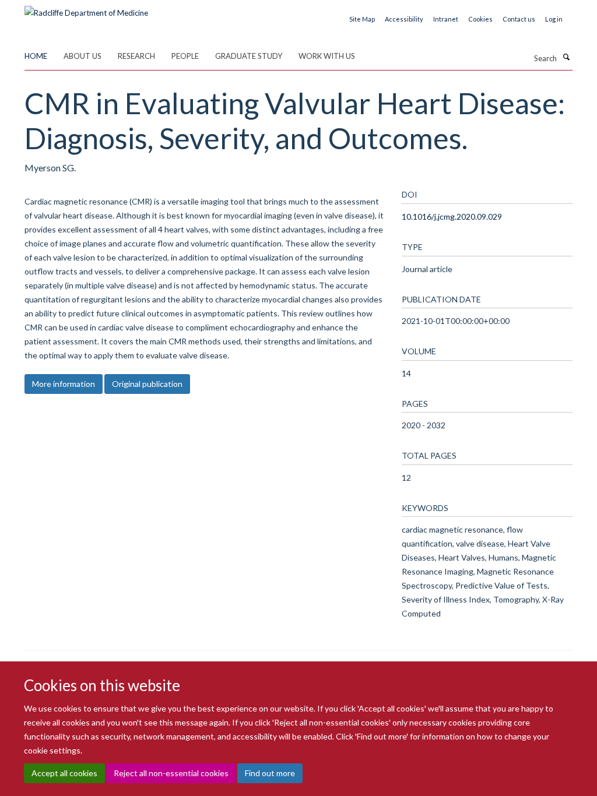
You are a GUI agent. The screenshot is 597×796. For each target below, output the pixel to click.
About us (82, 56)
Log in (554, 19)
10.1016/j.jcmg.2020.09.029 (452, 216)
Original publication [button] (147, 384)
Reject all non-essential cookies (171, 773)
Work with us (326, 56)
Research (136, 56)
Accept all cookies (64, 773)
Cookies (480, 19)
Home (35, 56)
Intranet (445, 19)
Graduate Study (248, 56)
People (185, 56)
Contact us (519, 19)
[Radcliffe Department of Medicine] (86, 8)
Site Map (362, 19)
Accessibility (404, 19)
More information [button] (63, 384)
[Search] (566, 57)
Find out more (270, 773)
